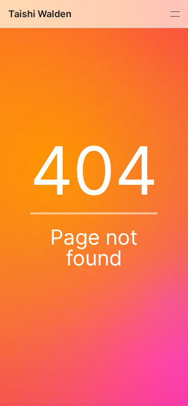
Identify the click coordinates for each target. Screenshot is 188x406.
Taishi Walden (40, 13)
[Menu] (174, 14)
